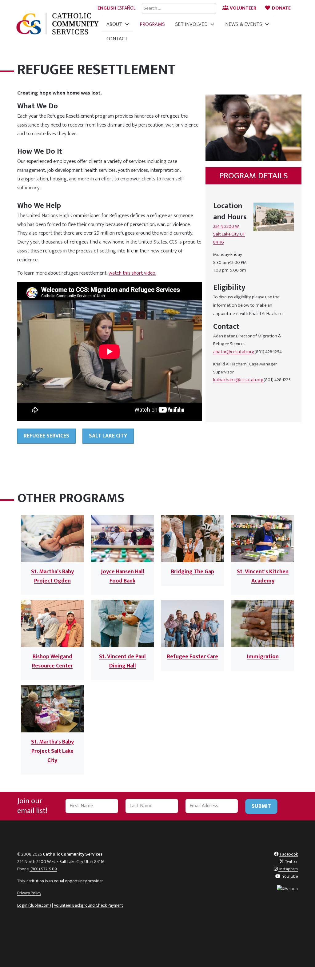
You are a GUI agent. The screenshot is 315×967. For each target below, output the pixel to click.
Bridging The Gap (192, 571)
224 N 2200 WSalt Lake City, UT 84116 (229, 234)
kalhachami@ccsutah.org (238, 380)
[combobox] (179, 8)
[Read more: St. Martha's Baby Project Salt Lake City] (52, 708)
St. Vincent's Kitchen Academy (263, 576)
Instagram (288, 869)
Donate (281, 8)
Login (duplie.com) (34, 905)
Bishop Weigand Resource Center (52, 661)
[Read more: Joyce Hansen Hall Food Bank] (122, 538)
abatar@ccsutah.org (233, 352)
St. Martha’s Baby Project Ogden (52, 576)
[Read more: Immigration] (262, 623)
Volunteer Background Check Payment (88, 905)
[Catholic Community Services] (58, 23)
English (107, 8)
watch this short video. (132, 273)
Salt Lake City (108, 436)
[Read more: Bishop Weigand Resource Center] (52, 623)
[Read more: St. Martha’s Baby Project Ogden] (52, 538)
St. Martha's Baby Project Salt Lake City (52, 751)
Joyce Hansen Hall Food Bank (122, 576)
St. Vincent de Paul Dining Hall (122, 661)
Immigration (263, 656)
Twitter (291, 861)
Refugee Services (46, 436)
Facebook (288, 854)
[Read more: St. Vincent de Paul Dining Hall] (122, 623)
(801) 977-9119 (43, 869)
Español (127, 8)
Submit (261, 806)
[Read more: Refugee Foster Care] (192, 623)
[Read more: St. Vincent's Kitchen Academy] (262, 538)
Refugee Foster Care (192, 656)
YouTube (289, 876)
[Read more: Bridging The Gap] (192, 538)
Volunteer (242, 8)
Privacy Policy (29, 893)
